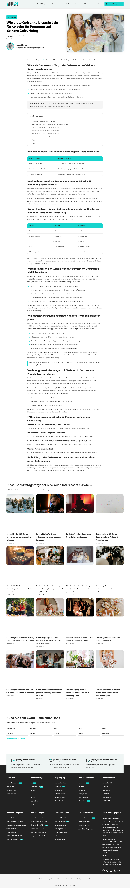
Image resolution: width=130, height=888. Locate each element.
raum (57, 279)
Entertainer (9, 733)
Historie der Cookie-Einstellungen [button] (66, 879)
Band (55, 728)
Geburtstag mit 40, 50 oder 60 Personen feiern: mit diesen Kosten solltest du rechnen (49, 641)
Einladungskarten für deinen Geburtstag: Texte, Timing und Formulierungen (107, 537)
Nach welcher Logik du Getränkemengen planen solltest (50, 124)
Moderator (57, 733)
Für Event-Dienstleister (72, 4)
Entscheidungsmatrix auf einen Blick (43, 121)
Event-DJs (33, 728)
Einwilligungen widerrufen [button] (84, 879)
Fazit (33, 143)
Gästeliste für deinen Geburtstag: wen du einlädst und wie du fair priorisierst (78, 589)
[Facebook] (103, 870)
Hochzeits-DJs (10, 728)
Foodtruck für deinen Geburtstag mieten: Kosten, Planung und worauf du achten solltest (49, 589)
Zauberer (33, 733)
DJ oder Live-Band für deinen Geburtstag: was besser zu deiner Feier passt (18, 537)
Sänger (104, 728)
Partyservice (105, 733)
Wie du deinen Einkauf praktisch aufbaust (45, 134)
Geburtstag (11, 17)
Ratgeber (39, 60)
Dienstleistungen (41, 4)
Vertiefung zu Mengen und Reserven (43, 137)
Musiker (80, 728)
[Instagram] (107, 870)
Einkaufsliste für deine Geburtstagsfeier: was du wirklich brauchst (18, 589)
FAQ (33, 140)
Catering (80, 733)
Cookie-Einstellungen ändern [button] (47, 879)
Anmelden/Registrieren (86, 829)
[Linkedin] (111, 870)
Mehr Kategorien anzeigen (15, 738)
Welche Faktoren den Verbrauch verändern (46, 130)
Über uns (87, 4)
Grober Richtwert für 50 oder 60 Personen (45, 127)
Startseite (30, 60)
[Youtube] (119, 870)
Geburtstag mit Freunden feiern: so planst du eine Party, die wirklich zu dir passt (49, 693)
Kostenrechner (56, 4)
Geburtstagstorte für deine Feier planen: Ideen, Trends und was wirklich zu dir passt (108, 693)
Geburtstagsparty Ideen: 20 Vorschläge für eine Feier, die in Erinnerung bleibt (77, 693)
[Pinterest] (115, 870)
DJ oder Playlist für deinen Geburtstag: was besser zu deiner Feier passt (48, 537)
